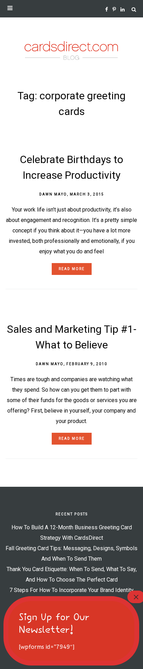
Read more (72, 269)
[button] (71, 8)
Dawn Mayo (53, 194)
